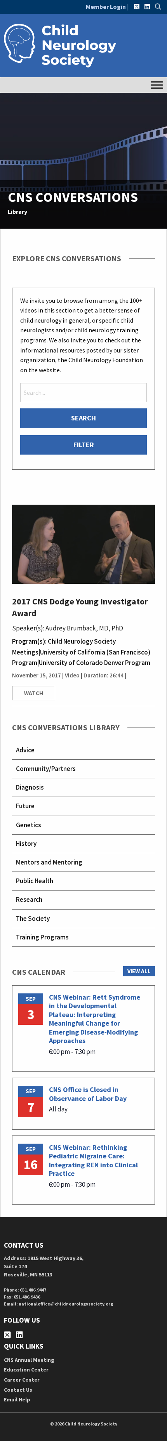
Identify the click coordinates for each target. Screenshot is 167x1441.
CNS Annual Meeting (29, 1359)
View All (139, 971)
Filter (83, 444)
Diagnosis (30, 787)
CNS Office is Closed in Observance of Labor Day (88, 1094)
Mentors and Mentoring (49, 862)
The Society (33, 918)
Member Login (106, 6)
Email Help (17, 1399)
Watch (33, 693)
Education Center (26, 1369)
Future (25, 806)
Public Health (34, 881)
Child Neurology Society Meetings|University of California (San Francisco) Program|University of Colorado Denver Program (81, 652)
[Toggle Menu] (157, 85)
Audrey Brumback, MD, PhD (84, 628)
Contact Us (18, 1389)
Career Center (22, 1379)
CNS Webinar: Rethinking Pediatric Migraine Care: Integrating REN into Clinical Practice (93, 1160)
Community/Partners (46, 768)
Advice (25, 750)
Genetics (28, 825)
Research (29, 899)
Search (83, 417)
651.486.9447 (33, 1290)
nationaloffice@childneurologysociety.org (66, 1304)
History (26, 843)
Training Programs (42, 937)
